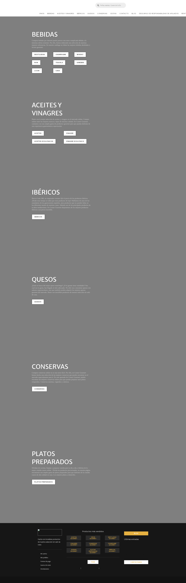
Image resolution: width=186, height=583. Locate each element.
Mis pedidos (44, 557)
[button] (45, 13)
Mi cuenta (43, 554)
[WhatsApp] (140, 566)
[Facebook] (132, 566)
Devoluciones (44, 569)
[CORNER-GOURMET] (46, 5)
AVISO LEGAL (76, 568)
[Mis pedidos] (39, 557)
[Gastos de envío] (39, 565)
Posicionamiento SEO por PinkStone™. (102, 580)
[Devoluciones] (39, 568)
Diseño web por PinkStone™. (80, 580)
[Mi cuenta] (39, 553)
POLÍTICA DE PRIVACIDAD (89, 568)
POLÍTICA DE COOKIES (107, 568)
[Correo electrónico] (128, 566)
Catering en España (130, 544)
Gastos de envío (45, 565)
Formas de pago (45, 561)
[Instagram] (144, 566)
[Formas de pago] (39, 561)
